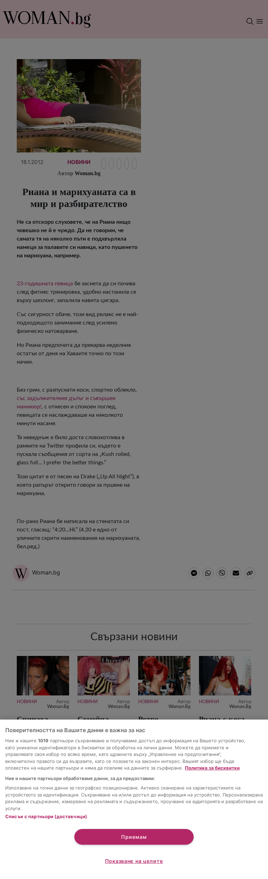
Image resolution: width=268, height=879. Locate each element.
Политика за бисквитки (212, 768)
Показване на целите (134, 861)
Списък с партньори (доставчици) (46, 816)
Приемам (134, 837)
